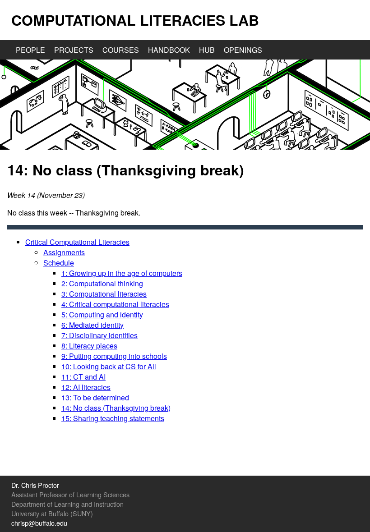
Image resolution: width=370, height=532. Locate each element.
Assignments (64, 252)
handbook (169, 50)
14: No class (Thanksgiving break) (116, 408)
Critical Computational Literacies (77, 242)
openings (243, 50)
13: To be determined (95, 397)
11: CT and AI (83, 376)
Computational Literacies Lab (135, 19)
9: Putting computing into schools (114, 356)
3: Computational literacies (104, 294)
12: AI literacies (86, 387)
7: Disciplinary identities (99, 335)
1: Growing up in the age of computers (121, 273)
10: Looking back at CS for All (108, 366)
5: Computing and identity (102, 314)
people (30, 50)
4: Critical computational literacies (115, 304)
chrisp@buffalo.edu (39, 522)
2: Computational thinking (102, 283)
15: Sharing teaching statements (112, 418)
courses (120, 50)
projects (73, 50)
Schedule (58, 262)
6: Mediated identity (92, 325)
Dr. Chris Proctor (35, 485)
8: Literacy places (89, 345)
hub (207, 50)
